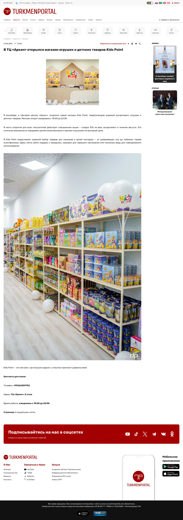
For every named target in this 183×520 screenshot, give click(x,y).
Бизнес (50, 20)
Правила (7, 476)
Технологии (59, 33)
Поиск (67, 3)
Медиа (58, 20)
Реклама (7, 469)
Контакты (7, 480)
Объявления (68, 20)
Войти (176, 3)
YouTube (30, 469)
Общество (107, 33)
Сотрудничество (10, 473)
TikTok (30, 473)
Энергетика (91, 33)
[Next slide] (178, 31)
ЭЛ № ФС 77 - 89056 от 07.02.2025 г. (110, 506)
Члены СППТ (57, 480)
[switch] (150, 3)
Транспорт (123, 33)
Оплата (99, 20)
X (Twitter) (31, 480)
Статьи (33, 20)
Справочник (81, 20)
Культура (171, 33)
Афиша (41, 20)
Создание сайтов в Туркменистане (66, 469)
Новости (16, 20)
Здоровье (76, 33)
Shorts (25, 20)
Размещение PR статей (61, 476)
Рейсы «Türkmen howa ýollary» (44, 3)
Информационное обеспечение (65, 473)
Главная (7, 20)
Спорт (90, 20)
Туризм (43, 33)
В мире (11, 33)
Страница (9, 412)
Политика (155, 33)
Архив (61, 3)
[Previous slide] (5, 31)
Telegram (30, 476)
